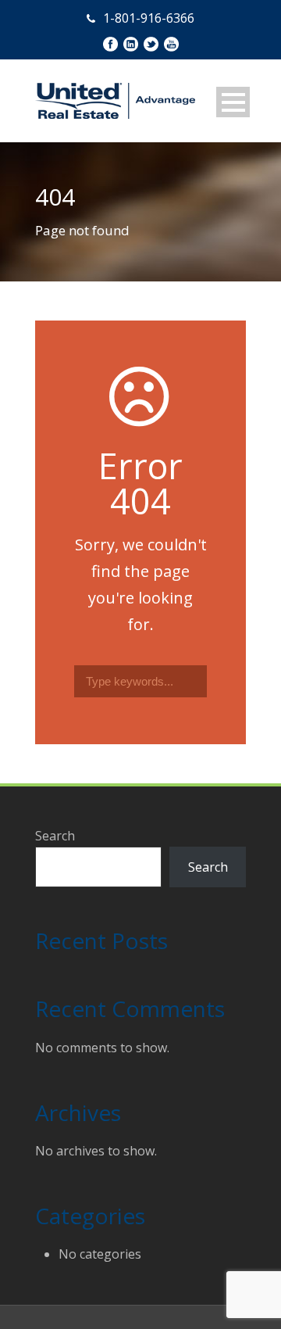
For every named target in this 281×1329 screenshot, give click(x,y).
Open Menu (233, 102)
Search (55, 835)
